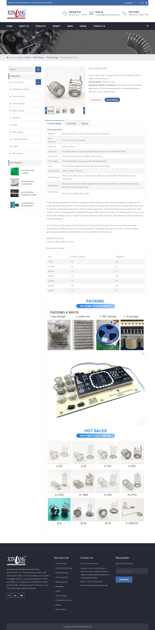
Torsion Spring (18, 103)
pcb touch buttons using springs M (27, 204)
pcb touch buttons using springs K (27, 182)
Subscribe (124, 579)
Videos (83, 26)
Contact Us (99, 26)
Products (41, 26)
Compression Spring (20, 89)
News (70, 26)
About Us (24, 26)
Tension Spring (18, 96)
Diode (14, 125)
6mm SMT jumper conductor (27, 171)
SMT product (17, 153)
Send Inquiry (112, 99)
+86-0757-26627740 (138, 14)
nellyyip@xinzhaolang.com (107, 14)
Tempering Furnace (20, 139)
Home (9, 26)
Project (56, 26)
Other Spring (17, 132)
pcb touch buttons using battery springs (28, 193)
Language (129, 3)
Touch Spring (51, 57)
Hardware (16, 117)
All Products (38, 57)
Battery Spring (18, 110)
